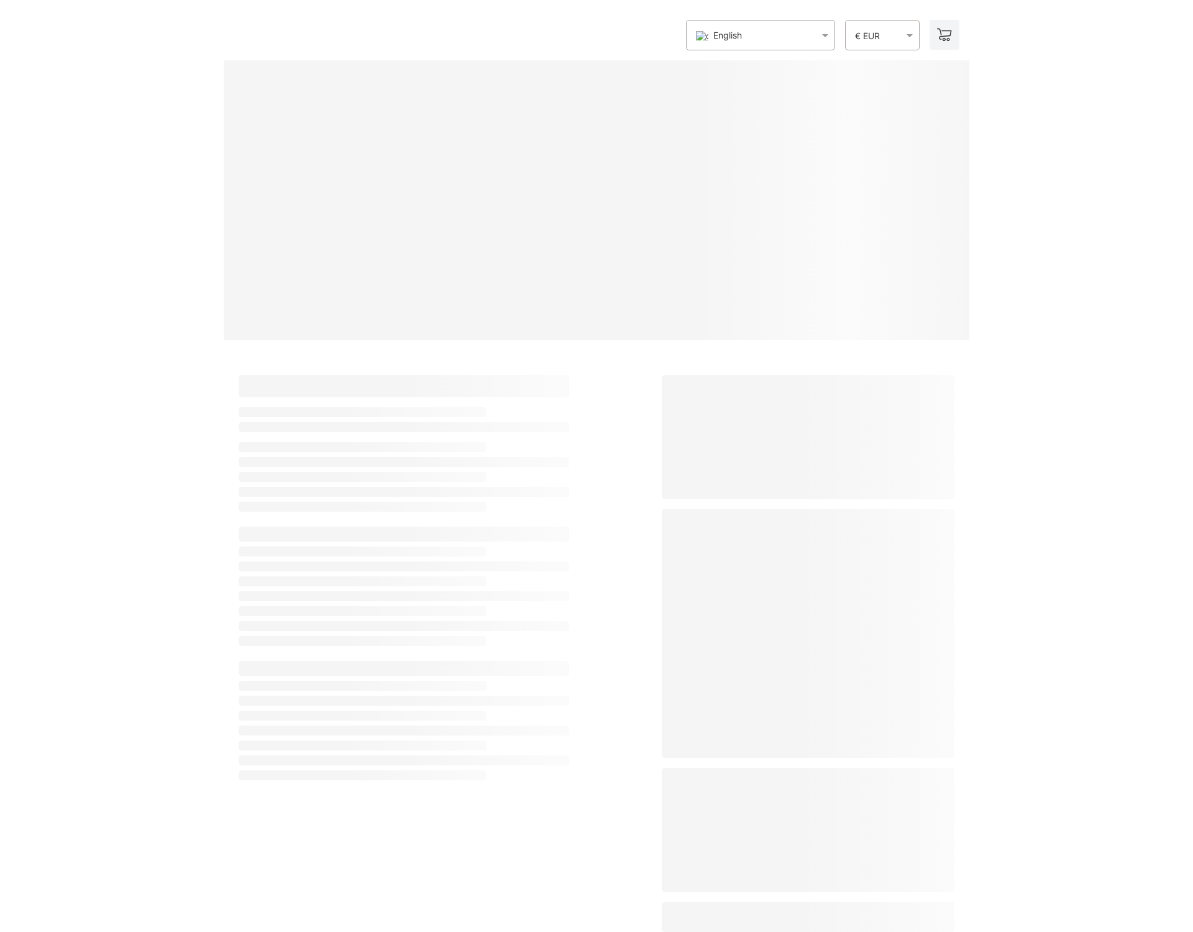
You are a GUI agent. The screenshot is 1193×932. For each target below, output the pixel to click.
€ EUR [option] (867, 36)
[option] (719, 35)
